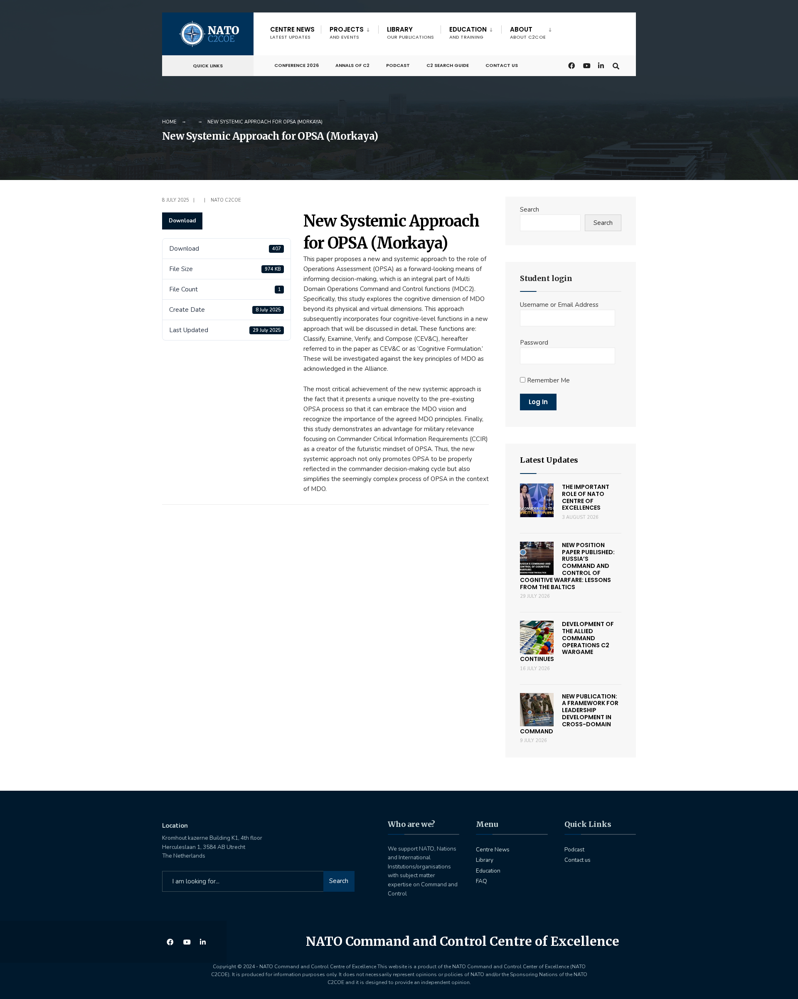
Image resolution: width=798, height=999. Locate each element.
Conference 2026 (296, 65)
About (528, 32)
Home (169, 122)
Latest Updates (549, 460)
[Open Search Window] (615, 65)
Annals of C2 (352, 65)
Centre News (292, 32)
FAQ (481, 881)
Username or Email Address (559, 305)
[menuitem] (349, 31)
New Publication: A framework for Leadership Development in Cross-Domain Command (569, 713)
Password (534, 342)
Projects (347, 32)
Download (182, 220)
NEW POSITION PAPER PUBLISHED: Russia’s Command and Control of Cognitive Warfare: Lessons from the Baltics (567, 566)
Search (529, 209)
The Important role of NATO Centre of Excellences (585, 497)
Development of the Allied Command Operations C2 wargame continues (567, 641)
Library (410, 32)
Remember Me (547, 380)
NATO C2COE (226, 200)
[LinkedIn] (601, 65)
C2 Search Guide (447, 65)
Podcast (398, 65)
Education (468, 32)
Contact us (501, 65)
